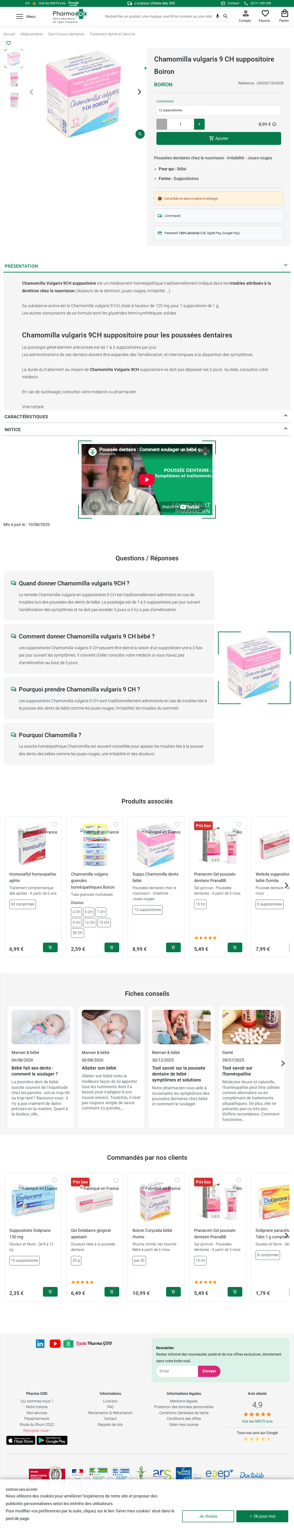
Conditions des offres (184, 1418)
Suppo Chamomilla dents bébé (155, 877)
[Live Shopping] (68, 1343)
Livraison (110, 1401)
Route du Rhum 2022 (37, 1424)
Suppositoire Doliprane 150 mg (30, 1233)
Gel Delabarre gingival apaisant (91, 1233)
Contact (233, 3)
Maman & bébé (25, 1052)
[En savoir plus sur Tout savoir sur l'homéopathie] (251, 1029)
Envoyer (209, 1371)
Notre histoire (37, 1407)
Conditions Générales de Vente (184, 1413)
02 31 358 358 (261, 3)
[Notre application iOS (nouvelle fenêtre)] (20, 1440)
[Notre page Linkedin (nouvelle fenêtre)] (40, 1343)
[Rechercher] (225, 16)
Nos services (37, 1413)
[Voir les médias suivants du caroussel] (139, 91)
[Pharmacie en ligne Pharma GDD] (69, 16)
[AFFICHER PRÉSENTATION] (286, 266)
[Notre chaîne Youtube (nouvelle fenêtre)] (55, 1343)
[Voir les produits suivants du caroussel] (286, 885)
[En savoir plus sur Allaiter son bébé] (111, 1029)
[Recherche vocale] (217, 17)
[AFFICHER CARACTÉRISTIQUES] (286, 416)
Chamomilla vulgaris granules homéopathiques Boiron (93, 881)
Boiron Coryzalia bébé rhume (152, 1233)
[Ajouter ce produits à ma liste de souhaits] (8, 43)
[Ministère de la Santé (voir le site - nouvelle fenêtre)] (77, 1475)
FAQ (110, 1407)
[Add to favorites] (54, 824)
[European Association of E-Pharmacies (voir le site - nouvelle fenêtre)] (219, 1475)
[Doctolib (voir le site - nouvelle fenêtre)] (252, 1475)
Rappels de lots (110, 1424)
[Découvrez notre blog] (94, 1343)
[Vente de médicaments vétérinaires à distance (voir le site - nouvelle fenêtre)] (121, 1475)
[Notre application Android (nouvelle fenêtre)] (52, 1440)
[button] (19, 16)
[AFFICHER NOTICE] (286, 429)
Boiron (163, 84)
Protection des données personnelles (183, 1407)
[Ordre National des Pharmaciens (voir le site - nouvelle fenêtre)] (141, 1475)
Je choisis (208, 1516)
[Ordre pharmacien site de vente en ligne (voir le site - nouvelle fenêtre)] (98, 1475)
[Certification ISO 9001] (47, 1474)
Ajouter (221, 138)
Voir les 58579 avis (52, 3)
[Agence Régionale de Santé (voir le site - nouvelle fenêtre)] (162, 1475)
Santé (227, 1052)
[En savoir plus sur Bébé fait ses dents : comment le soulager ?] (40, 1029)
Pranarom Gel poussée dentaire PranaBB (215, 877)
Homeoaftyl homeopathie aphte (32, 877)
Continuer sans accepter (21, 1489)
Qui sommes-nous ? (37, 1401)
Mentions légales (184, 1401)
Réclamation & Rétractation (110, 1413)
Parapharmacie (36, 1418)
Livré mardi (172, 215)
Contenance (165, 101)
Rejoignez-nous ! (36, 1430)
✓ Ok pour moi (262, 1516)
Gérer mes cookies (184, 1424)
